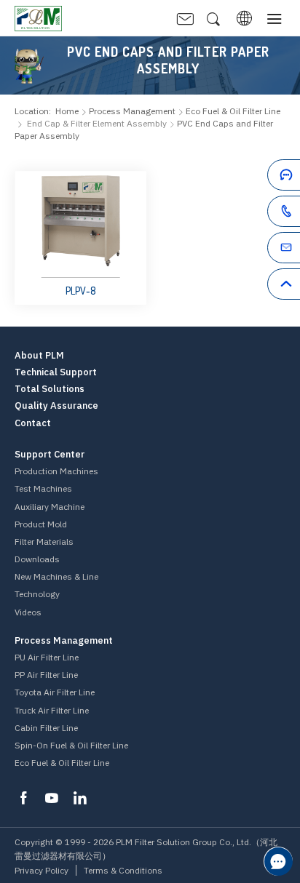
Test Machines (43, 488)
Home (67, 110)
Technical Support (56, 372)
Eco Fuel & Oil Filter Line (62, 762)
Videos (28, 612)
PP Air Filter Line (46, 674)
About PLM (39, 355)
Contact (33, 423)
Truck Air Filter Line (52, 710)
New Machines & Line (56, 576)
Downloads (37, 559)
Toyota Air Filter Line (55, 692)
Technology (37, 593)
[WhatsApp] (258, 214)
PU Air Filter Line (47, 657)
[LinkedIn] (80, 798)
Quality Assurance (56, 406)
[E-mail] (258, 250)
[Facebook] (23, 798)
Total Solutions (49, 389)
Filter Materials (44, 541)
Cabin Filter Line (46, 727)
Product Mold (41, 524)
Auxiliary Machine (49, 506)
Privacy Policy (41, 870)
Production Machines (56, 471)
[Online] (258, 177)
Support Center (49, 454)
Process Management (132, 110)
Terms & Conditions (123, 870)
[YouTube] (51, 798)
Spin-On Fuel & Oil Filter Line (71, 745)
